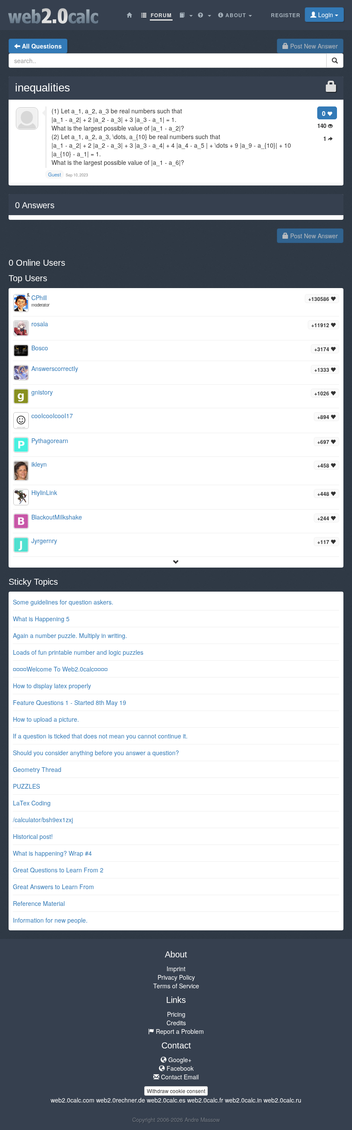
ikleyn (39, 464)
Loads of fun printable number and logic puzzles (78, 652)
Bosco (39, 347)
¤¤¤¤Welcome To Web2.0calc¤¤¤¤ (60, 669)
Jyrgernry (44, 540)
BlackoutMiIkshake (56, 517)
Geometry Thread (37, 769)
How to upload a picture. (46, 719)
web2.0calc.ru (282, 1100)
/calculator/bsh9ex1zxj (43, 819)
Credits (176, 1022)
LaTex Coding (32, 803)
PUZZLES (26, 786)
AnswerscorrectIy (54, 368)
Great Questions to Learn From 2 (58, 870)
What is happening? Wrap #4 (52, 853)
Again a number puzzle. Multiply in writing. (70, 635)
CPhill (39, 297)
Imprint (176, 968)
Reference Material (39, 903)
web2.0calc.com (72, 1100)
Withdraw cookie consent (176, 1090)
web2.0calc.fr (205, 1100)
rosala (39, 323)
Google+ (179, 1059)
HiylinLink (44, 492)
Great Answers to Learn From (53, 886)
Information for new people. (50, 920)
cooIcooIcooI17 (52, 415)
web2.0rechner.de (120, 1100)
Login (325, 14)
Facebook (179, 1068)
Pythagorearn (49, 440)
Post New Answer (313, 46)
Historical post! (33, 836)
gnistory (42, 392)
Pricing (176, 1014)
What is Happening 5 (41, 618)
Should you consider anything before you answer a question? (96, 752)
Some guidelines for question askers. (63, 602)
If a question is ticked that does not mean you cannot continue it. (100, 736)
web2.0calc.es (166, 1100)
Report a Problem (179, 1031)
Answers (35, 205)
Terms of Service (176, 985)
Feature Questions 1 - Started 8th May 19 (69, 702)
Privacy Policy (176, 977)
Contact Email (179, 1076)
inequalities (42, 87)
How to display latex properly (52, 685)
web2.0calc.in (243, 1100)
